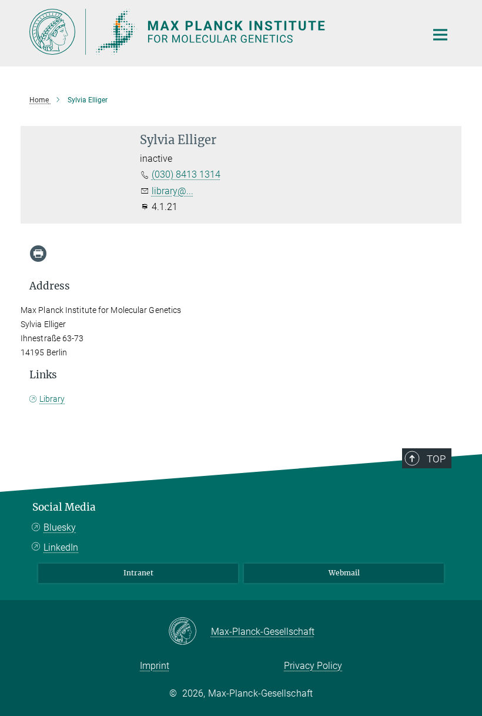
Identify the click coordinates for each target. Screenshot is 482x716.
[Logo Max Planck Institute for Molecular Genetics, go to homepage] (220, 32)
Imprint (154, 665)
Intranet (138, 572)
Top (436, 459)
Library (52, 399)
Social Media (64, 507)
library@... (172, 191)
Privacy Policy (313, 665)
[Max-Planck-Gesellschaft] (189, 632)
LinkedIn (60, 547)
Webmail (344, 572)
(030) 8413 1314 (186, 174)
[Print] (38, 253)
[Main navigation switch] (440, 34)
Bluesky (59, 527)
